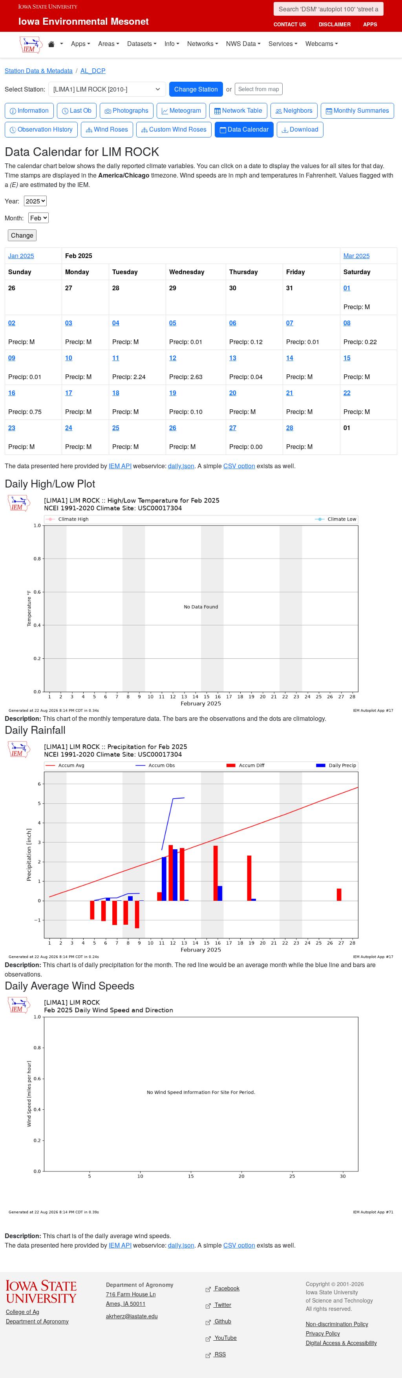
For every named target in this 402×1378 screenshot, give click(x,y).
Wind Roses (110, 129)
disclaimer (335, 24)
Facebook (226, 1288)
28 (289, 427)
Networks (200, 43)
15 (347, 357)
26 (172, 427)
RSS (219, 1354)
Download (303, 129)
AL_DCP (93, 70)
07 (289, 322)
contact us (290, 24)
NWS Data (241, 43)
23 (11, 427)
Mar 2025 (357, 255)
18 (115, 392)
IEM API (120, 465)
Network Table (242, 110)
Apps (78, 43)
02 (11, 322)
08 (347, 322)
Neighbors (297, 110)
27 (232, 427)
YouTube (225, 1337)
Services (281, 43)
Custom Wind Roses (177, 129)
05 (172, 322)
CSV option (239, 465)
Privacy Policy (323, 1333)
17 (68, 392)
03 (68, 322)
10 (68, 357)
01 (347, 287)
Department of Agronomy (37, 1321)
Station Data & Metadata (39, 70)
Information (33, 110)
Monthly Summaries (361, 110)
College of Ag (22, 1312)
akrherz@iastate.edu (132, 1316)
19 (172, 392)
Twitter (222, 1304)
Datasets (139, 43)
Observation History (45, 129)
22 (347, 392)
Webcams (319, 43)
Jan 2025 (21, 255)
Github (222, 1321)
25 (115, 427)
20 (232, 392)
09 (11, 357)
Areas (106, 43)
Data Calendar (248, 129)
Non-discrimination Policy (337, 1324)
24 (68, 427)
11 (115, 357)
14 (289, 357)
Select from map (258, 89)
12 (172, 357)
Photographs (130, 110)
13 (232, 357)
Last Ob (80, 110)
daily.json (181, 465)
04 (115, 322)
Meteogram (185, 110)
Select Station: (25, 88)
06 (232, 322)
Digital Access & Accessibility (341, 1343)
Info (169, 43)
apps (370, 24)
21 (289, 392)
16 (11, 392)
